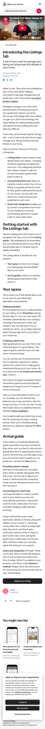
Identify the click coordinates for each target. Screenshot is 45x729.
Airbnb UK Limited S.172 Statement (16, 723)
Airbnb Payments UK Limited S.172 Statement (20, 725)
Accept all (22, 702)
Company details (9, 721)
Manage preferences (22, 714)
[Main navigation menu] (40, 4)
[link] (4, 80)
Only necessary (22, 708)
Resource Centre (15, 4)
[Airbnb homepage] (4, 4)
